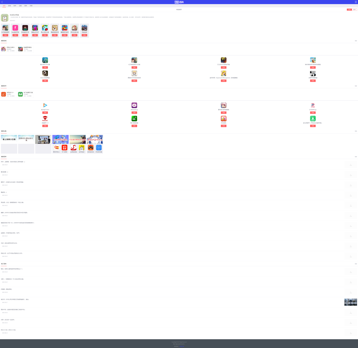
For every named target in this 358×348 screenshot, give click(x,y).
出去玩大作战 (14, 15)
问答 (31, 5)
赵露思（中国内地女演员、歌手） (11, 233)
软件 (15, 5)
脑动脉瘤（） (5, 172)
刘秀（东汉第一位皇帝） (8, 319)
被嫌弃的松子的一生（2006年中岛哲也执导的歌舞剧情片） (18, 223)
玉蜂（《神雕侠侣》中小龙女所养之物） (12, 279)
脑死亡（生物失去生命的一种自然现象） (12, 182)
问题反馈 (181, 346)
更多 (356, 40)
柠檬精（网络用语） (7, 289)
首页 (4, 5)
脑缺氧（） (4, 192)
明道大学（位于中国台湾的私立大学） (12, 253)
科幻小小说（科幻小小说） (9, 330)
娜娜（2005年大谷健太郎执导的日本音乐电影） (14, 212)
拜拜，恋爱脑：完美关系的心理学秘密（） (13, 161)
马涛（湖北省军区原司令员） (9, 243)
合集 (20, 5)
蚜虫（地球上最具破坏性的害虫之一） (12, 269)
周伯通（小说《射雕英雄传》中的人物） (12, 202)
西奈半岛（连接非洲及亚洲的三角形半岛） (13, 309)
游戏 (9, 5)
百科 (25, 5)
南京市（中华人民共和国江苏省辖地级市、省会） (15, 299)
